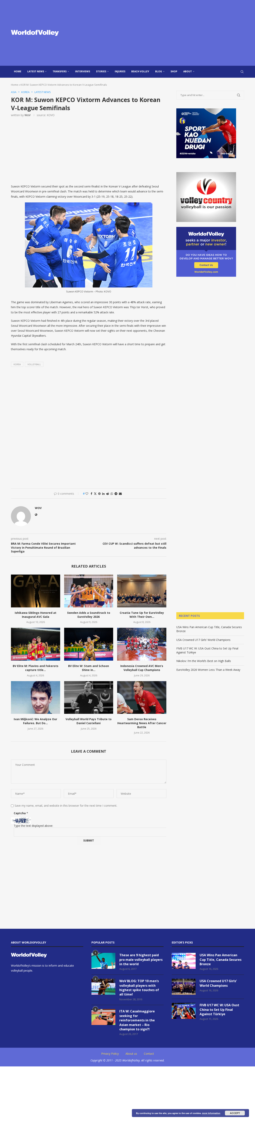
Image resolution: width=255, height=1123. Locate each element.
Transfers (60, 71)
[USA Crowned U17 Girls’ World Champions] (184, 987)
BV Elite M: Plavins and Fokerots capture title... (35, 668)
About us (131, 1053)
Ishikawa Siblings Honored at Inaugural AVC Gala (35, 615)
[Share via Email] (120, 493)
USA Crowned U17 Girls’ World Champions (203, 640)
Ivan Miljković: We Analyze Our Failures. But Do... (35, 721)
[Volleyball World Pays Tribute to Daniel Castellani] (88, 697)
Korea (17, 364)
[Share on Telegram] (116, 493)
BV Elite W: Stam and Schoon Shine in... (88, 668)
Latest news (35, 71)
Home (17, 71)
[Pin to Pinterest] (99, 493)
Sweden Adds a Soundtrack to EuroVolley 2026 (88, 615)
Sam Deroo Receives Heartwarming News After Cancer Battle (141, 723)
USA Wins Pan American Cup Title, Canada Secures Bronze (220, 959)
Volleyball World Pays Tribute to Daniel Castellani (89, 721)
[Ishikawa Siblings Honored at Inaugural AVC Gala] (35, 591)
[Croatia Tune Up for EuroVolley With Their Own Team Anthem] (141, 591)
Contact (149, 1053)
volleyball (34, 364)
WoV (27, 115)
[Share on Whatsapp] (112, 493)
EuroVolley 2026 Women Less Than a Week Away (208, 670)
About (187, 71)
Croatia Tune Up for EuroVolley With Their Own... (142, 615)
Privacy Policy (110, 1053)
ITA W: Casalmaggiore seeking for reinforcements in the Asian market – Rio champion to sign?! (137, 1020)
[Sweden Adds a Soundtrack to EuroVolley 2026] (88, 591)
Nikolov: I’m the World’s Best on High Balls (203, 661)
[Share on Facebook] (91, 493)
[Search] (242, 71)
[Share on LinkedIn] (103, 493)
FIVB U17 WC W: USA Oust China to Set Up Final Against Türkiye (219, 1009)
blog (158, 71)
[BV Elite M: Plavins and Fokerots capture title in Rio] (35, 644)
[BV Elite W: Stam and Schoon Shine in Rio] (88, 644)
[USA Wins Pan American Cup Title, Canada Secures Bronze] (184, 961)
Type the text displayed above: (33, 826)
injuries (120, 71)
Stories (101, 71)
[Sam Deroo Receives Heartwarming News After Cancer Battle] (141, 697)
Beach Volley (140, 71)
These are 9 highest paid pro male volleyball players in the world (141, 959)
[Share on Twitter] (95, 493)
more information (211, 1113)
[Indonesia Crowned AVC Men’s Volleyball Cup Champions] (141, 644)
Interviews (82, 71)
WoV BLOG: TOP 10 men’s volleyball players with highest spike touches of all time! (139, 987)
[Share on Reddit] (107, 493)
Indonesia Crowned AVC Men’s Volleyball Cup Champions (141, 668)
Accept (235, 1113)
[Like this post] (86, 493)
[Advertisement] (167, 33)
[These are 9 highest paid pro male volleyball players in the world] (103, 961)
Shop (174, 71)
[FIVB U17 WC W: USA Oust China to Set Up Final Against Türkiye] (184, 1011)
